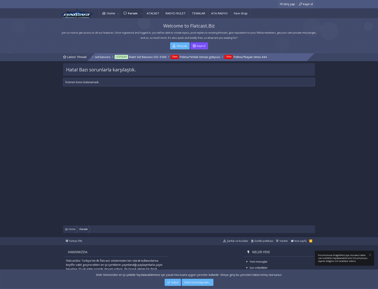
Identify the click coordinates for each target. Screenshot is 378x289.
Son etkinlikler (258, 268)
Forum (132, 13)
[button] (118, 13)
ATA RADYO (219, 13)
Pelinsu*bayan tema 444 (238, 57)
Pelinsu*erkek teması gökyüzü (188, 57)
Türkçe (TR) (75, 241)
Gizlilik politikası (263, 241)
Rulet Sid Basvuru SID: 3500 (136, 57)
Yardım (284, 241)
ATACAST (153, 13)
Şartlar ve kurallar (237, 241)
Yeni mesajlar (258, 261)
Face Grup (240, 13)
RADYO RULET (175, 13)
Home (111, 13)
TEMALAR (198, 13)
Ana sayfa (300, 241)
